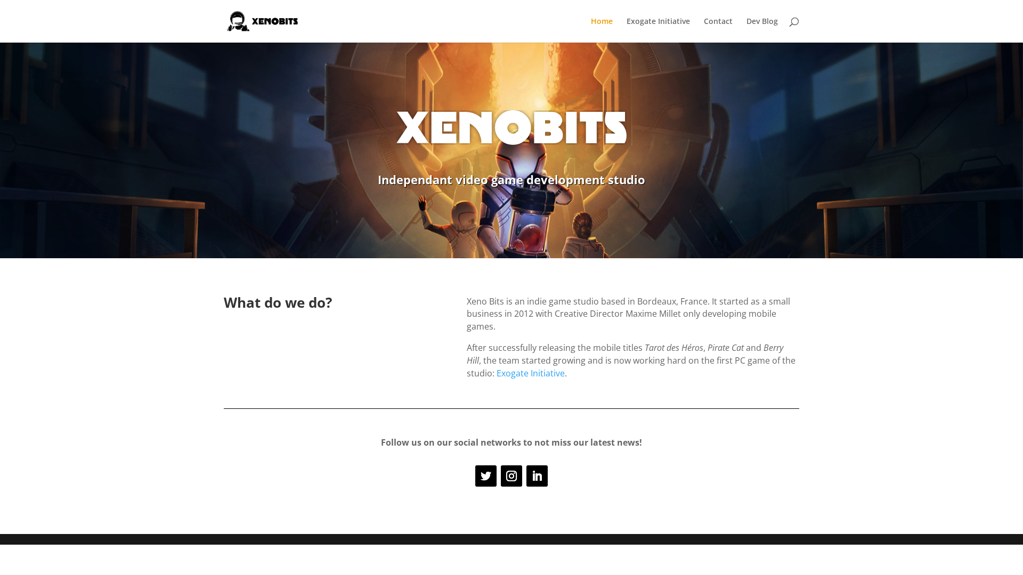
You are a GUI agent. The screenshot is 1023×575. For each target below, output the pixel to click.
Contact (718, 22)
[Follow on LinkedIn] (537, 476)
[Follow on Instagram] (511, 476)
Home (602, 22)
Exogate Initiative (658, 22)
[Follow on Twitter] (486, 476)
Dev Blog (762, 22)
